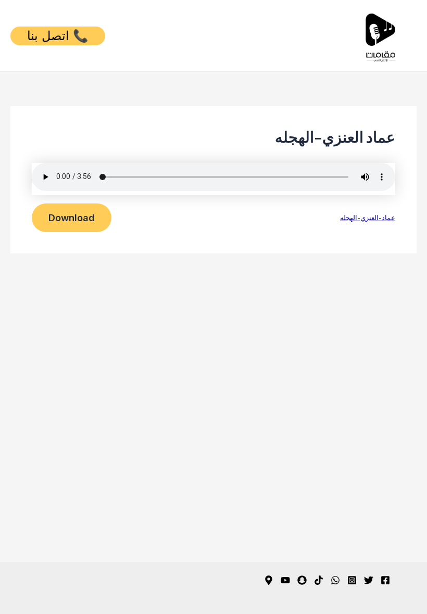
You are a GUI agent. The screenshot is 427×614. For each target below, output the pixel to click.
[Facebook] (385, 580)
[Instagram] (352, 580)
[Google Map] (268, 580)
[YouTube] (285, 580)
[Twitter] (368, 580)
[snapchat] (302, 580)
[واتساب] (335, 580)
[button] (57, 36)
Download (71, 217)
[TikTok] (318, 580)
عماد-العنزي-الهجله (367, 217)
